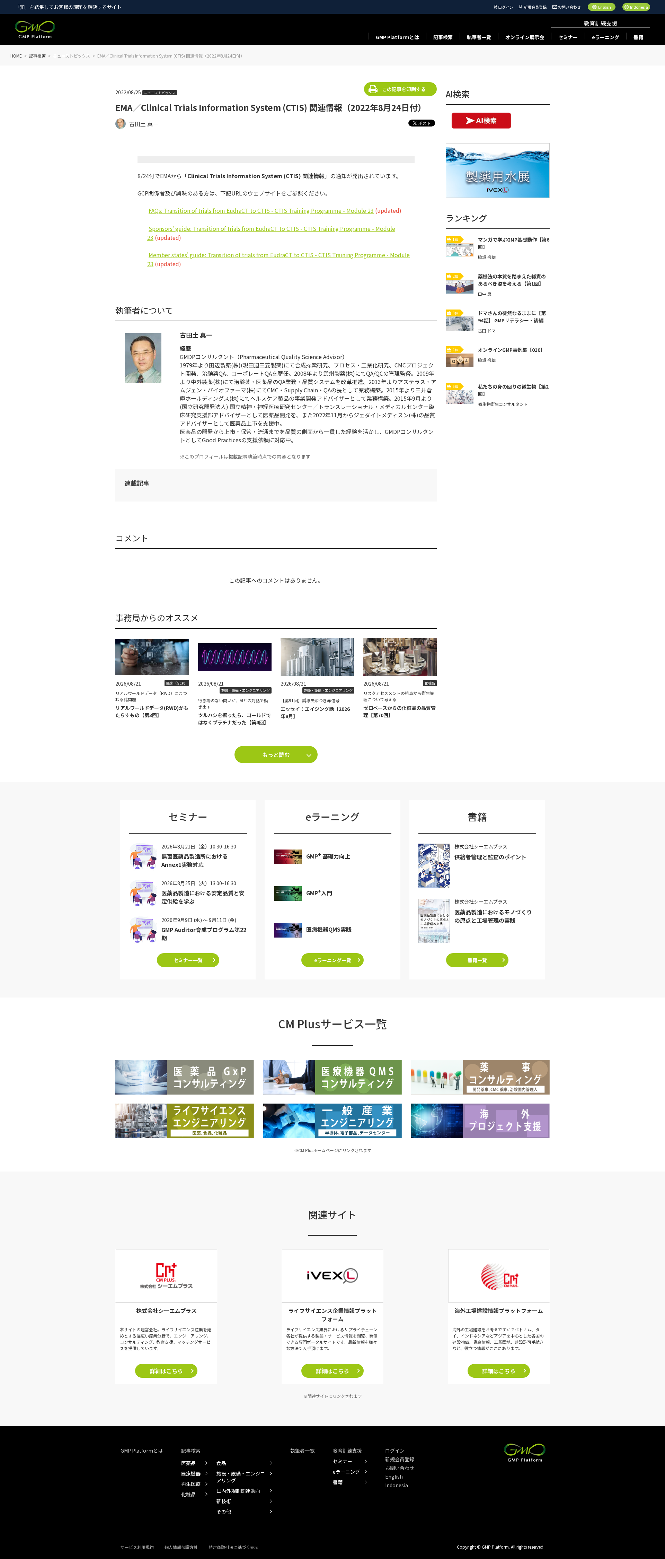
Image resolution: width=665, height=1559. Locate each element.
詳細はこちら (166, 1371)
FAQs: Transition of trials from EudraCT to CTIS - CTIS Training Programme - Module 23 (261, 210)
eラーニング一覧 (332, 960)
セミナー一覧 (188, 960)
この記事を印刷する (404, 89)
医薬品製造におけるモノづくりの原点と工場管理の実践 (493, 916)
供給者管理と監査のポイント (490, 857)
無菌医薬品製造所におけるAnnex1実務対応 (194, 860)
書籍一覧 (477, 960)
